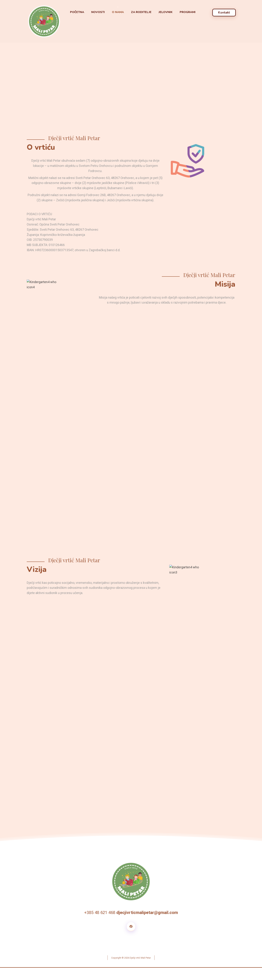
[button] (131, 926)
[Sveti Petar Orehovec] (44, 21)
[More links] (205, 12)
